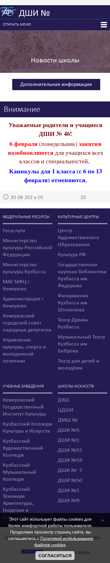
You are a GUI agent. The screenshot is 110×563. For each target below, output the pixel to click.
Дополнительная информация (56, 84)
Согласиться (55, 555)
